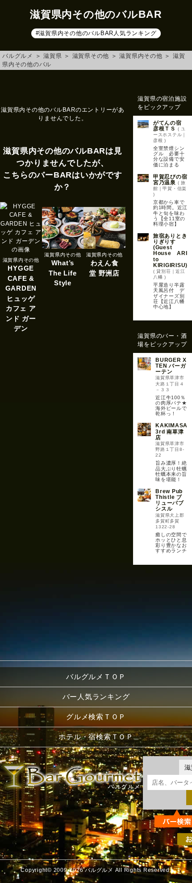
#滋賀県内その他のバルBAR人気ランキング (96, 33)
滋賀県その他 (90, 56)
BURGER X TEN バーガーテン (171, 366)
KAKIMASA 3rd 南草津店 (171, 431)
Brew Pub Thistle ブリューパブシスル (169, 500)
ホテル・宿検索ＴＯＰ (96, 737)
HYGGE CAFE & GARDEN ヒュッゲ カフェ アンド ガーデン (21, 298)
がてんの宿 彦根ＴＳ (170, 126)
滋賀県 (52, 56)
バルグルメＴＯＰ (96, 676)
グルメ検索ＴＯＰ (96, 717)
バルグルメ (17, 56)
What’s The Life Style (62, 273)
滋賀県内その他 (140, 56)
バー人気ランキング (96, 697)
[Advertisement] (162, 610)
